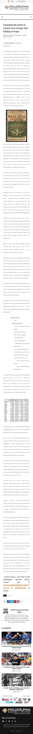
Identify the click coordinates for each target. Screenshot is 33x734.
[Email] (18, 601)
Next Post (26, 696)
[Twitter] (11, 601)
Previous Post (8, 696)
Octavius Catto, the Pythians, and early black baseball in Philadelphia (16, 688)
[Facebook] (8, 601)
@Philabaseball (6, 46)
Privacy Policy (18, 731)
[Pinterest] (14, 601)
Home (12, 731)
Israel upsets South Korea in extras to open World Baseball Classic (16, 646)
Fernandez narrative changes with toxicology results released (16, 667)
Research (9, 595)
